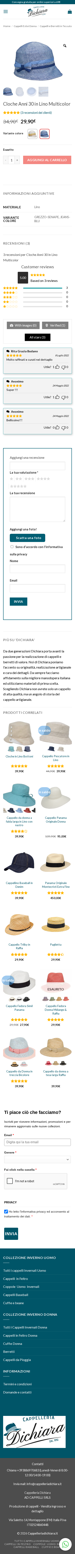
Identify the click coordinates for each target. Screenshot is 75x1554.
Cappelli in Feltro (15, 1279)
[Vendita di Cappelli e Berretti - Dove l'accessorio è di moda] (37, 11)
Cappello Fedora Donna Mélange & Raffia (56, 1009)
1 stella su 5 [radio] (11, 479)
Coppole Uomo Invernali (21, 1286)
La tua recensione (22, 493)
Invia (11, 1233)
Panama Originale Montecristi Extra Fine (56, 884)
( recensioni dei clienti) (36, 112)
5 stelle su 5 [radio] (18, 486)
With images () (25, 325)
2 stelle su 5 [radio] (18, 479)
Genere (10, 1152)
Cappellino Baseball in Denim (19, 884)
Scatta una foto (28, 538)
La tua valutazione (24, 472)
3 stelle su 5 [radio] (28, 479)
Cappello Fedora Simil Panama (19, 1007)
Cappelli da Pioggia (17, 1360)
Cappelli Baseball (15, 1295)
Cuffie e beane (13, 1303)
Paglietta (55, 944)
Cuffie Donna (12, 1343)
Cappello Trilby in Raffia (19, 946)
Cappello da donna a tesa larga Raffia (55, 1073)
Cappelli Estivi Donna (25, 26)
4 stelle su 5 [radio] (42, 479)
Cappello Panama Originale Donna (56, 819)
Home (6, 26)
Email (13, 580)
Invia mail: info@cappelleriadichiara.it (37, 1484)
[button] (5, 11)
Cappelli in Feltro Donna (20, 1335)
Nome (14, 561)
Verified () (57, 325)
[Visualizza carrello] (70, 11)
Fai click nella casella (20, 1169)
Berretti (9, 1351)
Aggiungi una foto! (23, 529)
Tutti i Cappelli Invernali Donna (25, 1327)
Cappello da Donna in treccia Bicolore (19, 1073)
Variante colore (13, 133)
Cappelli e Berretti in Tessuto (56, 26)
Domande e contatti (17, 1392)
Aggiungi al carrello (47, 160)
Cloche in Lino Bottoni (19, 756)
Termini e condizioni (17, 1384)
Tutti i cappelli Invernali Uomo (24, 1270)
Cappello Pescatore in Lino (55, 758)
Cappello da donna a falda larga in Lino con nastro (19, 821)
